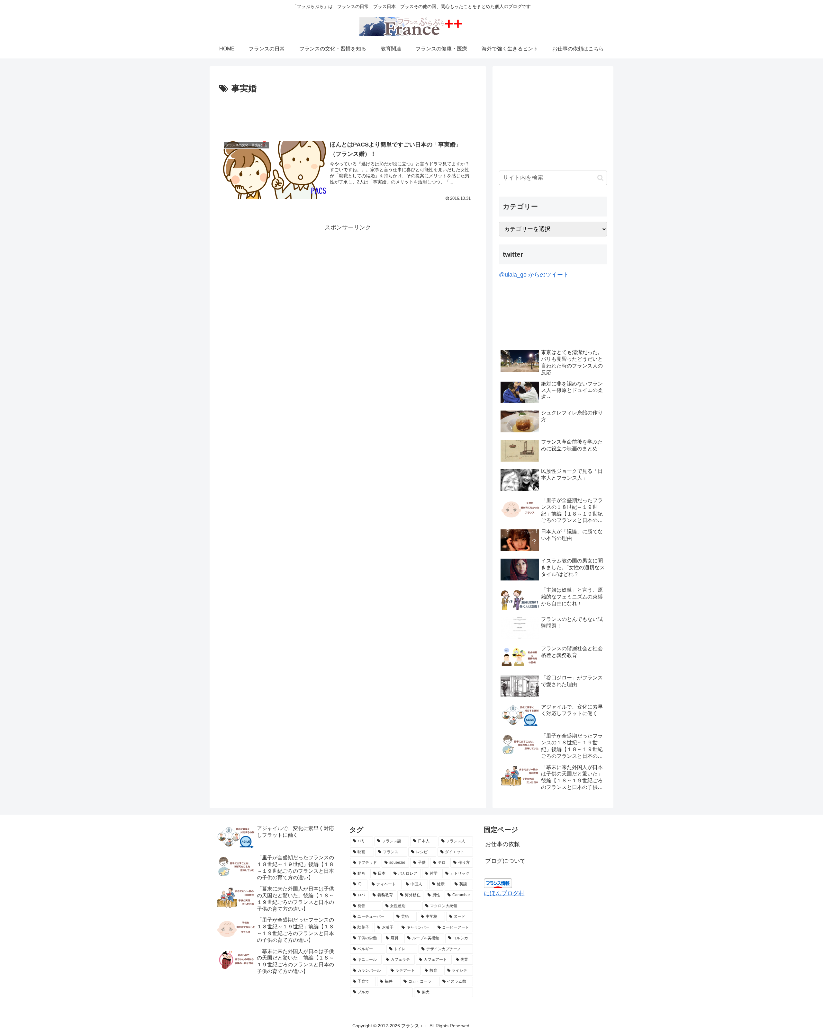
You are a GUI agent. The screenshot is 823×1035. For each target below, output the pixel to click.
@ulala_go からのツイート (534, 274)
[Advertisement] (347, 113)
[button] (600, 177)
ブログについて (505, 861)
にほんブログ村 (504, 893)
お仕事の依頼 (502, 844)
